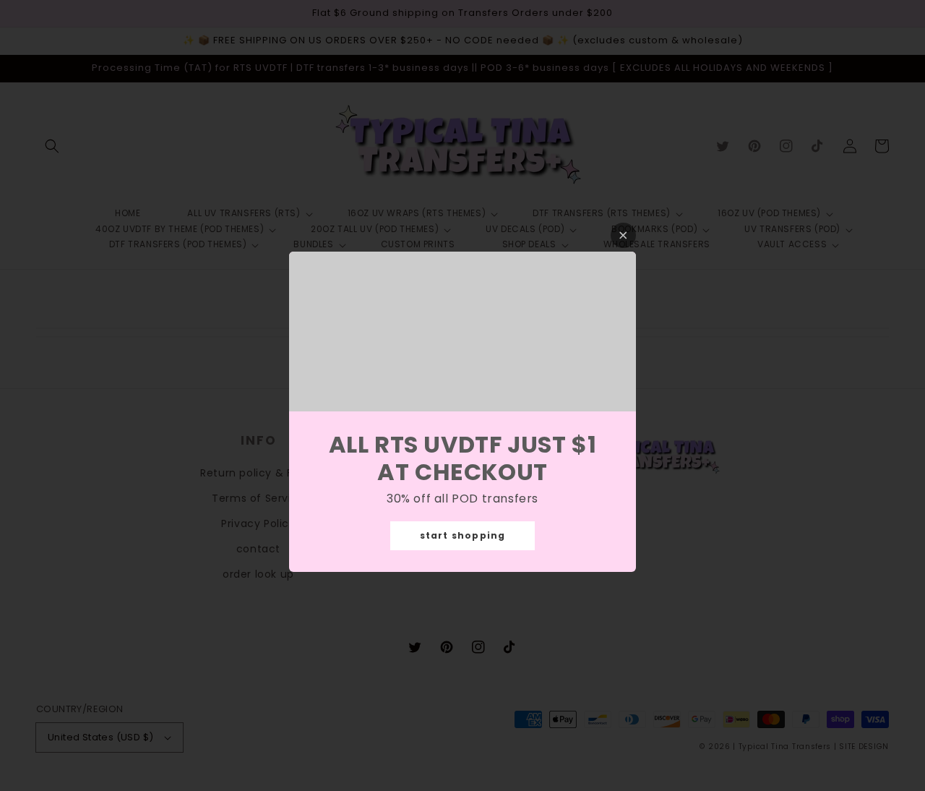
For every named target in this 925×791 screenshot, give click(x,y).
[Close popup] (623, 235)
